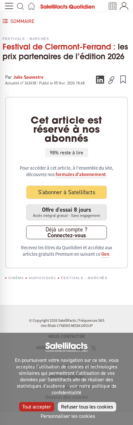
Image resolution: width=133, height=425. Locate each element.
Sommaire (22, 21)
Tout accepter (36, 406)
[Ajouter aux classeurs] (123, 79)
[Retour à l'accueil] (31, 6)
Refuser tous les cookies (87, 406)
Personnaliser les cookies (68, 416)
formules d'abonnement (81, 174)
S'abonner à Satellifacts (66, 192)
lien (105, 254)
